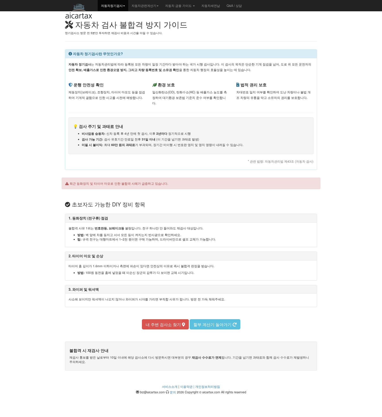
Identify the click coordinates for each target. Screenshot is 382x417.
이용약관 (186, 386)
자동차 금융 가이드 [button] (179, 5)
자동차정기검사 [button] (112, 5)
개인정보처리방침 (207, 386)
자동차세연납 (210, 5)
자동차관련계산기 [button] (144, 5)
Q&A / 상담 (234, 5)
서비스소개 (170, 386)
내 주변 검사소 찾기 (164, 324)
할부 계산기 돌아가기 (213, 324)
